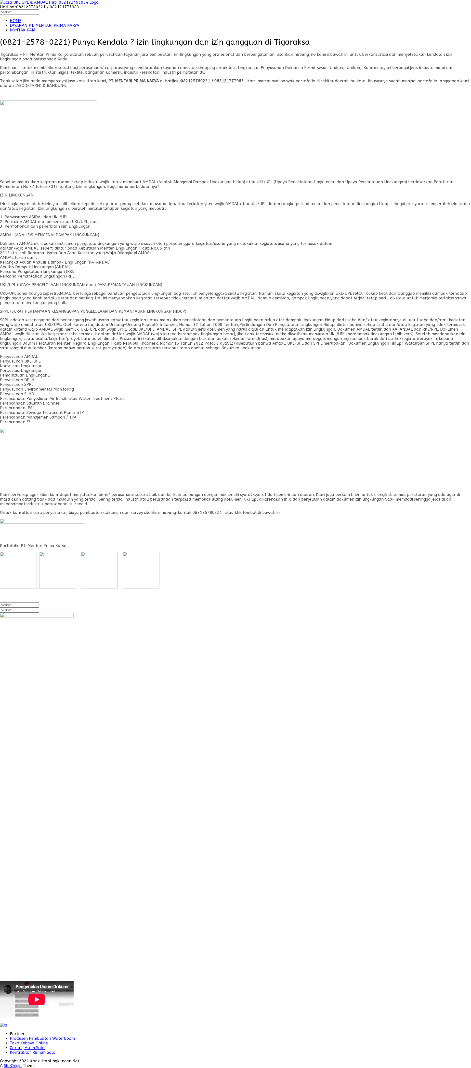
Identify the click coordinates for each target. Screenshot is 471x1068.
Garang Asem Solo (27, 1047)
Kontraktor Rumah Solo (32, 1052)
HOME (15, 20)
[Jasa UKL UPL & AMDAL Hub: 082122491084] (49, 2)
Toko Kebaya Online (29, 1043)
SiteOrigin (13, 1065)
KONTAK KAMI (23, 30)
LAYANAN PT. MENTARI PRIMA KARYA (44, 25)
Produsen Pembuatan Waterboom (42, 1038)
